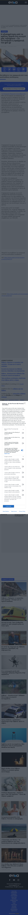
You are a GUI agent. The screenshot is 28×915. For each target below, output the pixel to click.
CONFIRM (8, 506)
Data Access (14, 511)
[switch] (22, 433)
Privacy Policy (22, 511)
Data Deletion (6, 511)
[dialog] (14, 457)
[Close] (25, 403)
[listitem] (14, 429)
